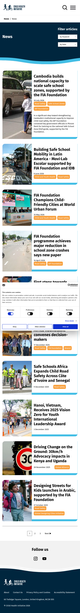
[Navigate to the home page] (14, 7)
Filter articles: (68, 29)
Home (6, 19)
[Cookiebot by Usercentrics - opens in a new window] (69, 285)
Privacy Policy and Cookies (38, 592)
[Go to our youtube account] (44, 559)
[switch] (30, 314)
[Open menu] (73, 7)
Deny (14, 327)
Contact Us (18, 592)
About (6, 592)
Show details (69, 321)
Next (47, 533)
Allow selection (40, 327)
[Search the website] (64, 7)
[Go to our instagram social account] (36, 559)
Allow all (65, 327)
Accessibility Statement (64, 592)
